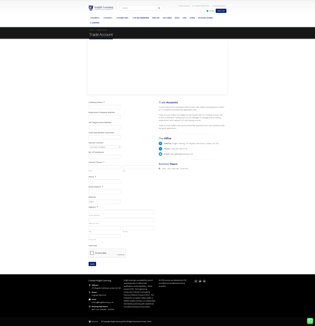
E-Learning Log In (219, 6)
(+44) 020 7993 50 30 (99, 295)
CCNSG (192, 18)
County (125, 231)
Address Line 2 (94, 223)
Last (124, 171)
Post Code (92, 240)
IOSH (184, 18)
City (90, 231)
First (90, 171)
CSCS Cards (167, 18)
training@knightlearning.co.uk (102, 302)
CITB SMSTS (94, 18)
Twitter (200, 281)
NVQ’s (177, 18)
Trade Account (184, 6)
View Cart (221, 11)
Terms (149, 321)
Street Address (94, 215)
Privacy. (144, 321)
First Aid (155, 18)
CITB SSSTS (107, 18)
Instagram (204, 281)
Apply (92, 264)
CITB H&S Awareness (141, 18)
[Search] (159, 8)
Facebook (196, 281)
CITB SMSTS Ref (122, 18)
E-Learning (94, 23)
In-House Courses (205, 18)
